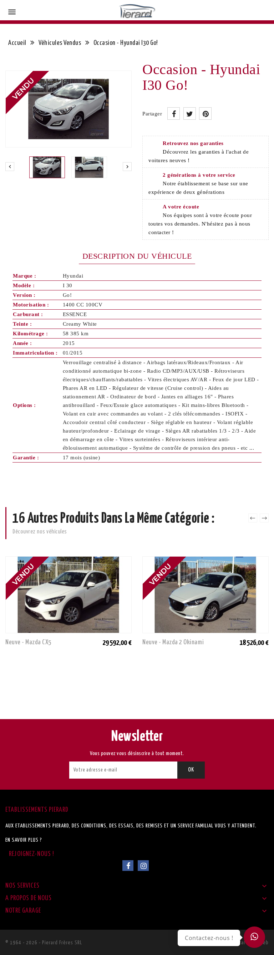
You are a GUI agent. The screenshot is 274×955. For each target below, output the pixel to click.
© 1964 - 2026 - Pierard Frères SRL (43, 942)
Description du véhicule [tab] (137, 256)
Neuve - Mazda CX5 (28, 642)
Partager (173, 113)
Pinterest (205, 113)
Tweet (189, 113)
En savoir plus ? (23, 840)
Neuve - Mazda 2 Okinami (173, 642)
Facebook (127, 865)
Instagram (143, 865)
